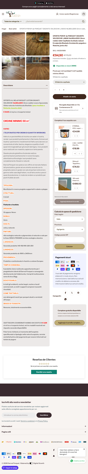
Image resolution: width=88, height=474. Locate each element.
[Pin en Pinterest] (78, 292)
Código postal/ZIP (61, 235)
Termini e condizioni (28, 421)
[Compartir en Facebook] (65, 292)
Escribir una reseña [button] (44, 372)
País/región (59, 214)
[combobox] (44, 21)
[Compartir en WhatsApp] (65, 299)
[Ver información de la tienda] (82, 108)
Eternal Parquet (13, 463)
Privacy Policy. (43, 421)
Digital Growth (38, 463)
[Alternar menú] (3, 14)
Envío (69, 58)
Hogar (4, 29)
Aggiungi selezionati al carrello (69, 201)
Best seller (13, 29)
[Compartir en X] (71, 292)
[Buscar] (83, 21)
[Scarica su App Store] (49, 3)
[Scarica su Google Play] (39, 3)
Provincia (58, 225)
